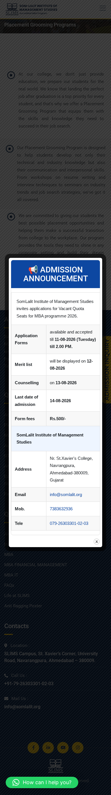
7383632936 (61, 508)
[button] (42, 782)
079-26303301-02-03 (69, 523)
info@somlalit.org (66, 494)
